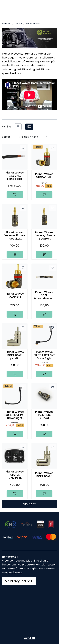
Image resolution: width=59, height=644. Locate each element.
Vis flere (29, 504)
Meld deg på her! (19, 581)
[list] (18, 127)
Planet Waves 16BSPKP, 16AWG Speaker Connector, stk (14, 235)
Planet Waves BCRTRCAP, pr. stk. (15, 355)
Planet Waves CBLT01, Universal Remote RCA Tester (15, 475)
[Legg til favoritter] (23, 148)
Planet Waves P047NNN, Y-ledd (44, 415)
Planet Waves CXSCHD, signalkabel (15, 176)
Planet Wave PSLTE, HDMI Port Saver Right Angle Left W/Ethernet (44, 355)
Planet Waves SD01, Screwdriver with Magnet (44, 295)
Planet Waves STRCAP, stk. (44, 175)
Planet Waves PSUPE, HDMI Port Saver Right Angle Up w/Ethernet (15, 415)
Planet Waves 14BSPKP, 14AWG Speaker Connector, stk (44, 235)
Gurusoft (29, 638)
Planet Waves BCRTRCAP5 (44, 475)
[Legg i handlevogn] (15, 194)
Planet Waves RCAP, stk (15, 295)
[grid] (29, 127)
